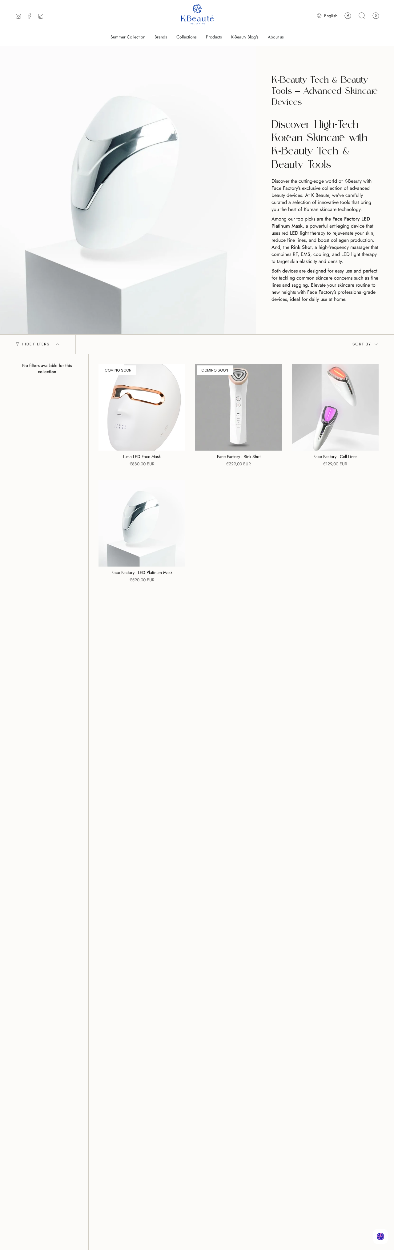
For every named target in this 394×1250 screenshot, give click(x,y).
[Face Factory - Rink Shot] (238, 407)
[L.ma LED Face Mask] (141, 407)
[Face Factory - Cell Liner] (335, 407)
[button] (161, 37)
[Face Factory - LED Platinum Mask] (141, 523)
